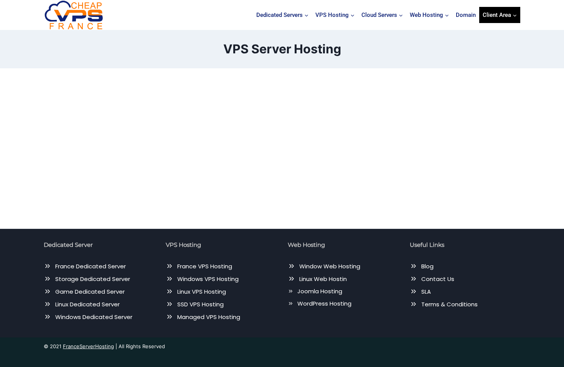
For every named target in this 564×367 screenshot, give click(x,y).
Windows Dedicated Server (93, 317)
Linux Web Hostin (323, 279)
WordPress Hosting (324, 303)
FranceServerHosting (88, 346)
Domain (466, 15)
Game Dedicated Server (90, 292)
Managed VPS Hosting (208, 317)
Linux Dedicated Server (87, 304)
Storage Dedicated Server (92, 279)
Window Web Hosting (329, 266)
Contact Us (437, 279)
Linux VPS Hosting (201, 292)
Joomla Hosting (319, 291)
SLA (426, 292)
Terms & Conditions (449, 304)
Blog (427, 266)
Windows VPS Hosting (208, 279)
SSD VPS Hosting (200, 304)
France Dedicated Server (90, 266)
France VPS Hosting (204, 266)
